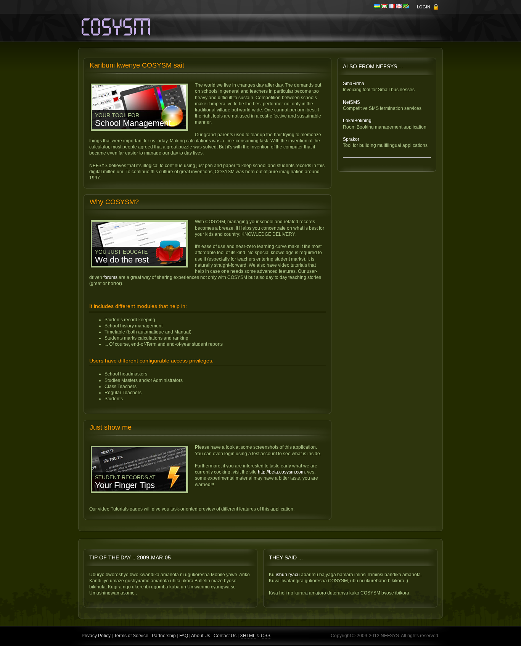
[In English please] (399, 7)
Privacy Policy (96, 635)
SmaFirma (353, 83)
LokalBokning (357, 120)
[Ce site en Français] (392, 7)
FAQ (183, 635)
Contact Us (225, 635)
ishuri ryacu (288, 574)
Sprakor (351, 139)
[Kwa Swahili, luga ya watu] (406, 7)
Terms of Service (131, 635)
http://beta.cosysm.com (281, 472)
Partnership (164, 635)
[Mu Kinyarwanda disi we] (377, 7)
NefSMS (351, 102)
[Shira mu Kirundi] (385, 7)
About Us (200, 635)
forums (110, 277)
